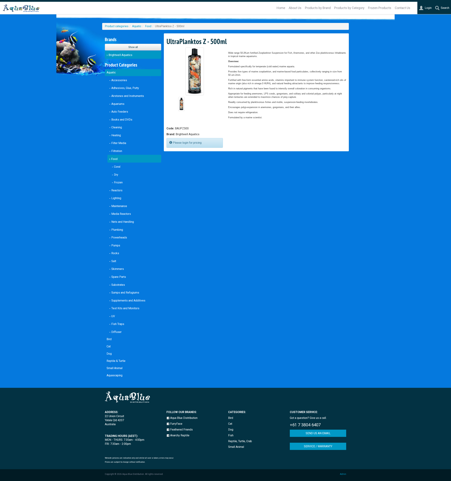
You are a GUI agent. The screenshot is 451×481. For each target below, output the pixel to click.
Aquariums (117, 104)
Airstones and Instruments (127, 96)
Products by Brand (318, 8)
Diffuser (116, 332)
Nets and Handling (122, 221)
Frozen (118, 182)
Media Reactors (121, 214)
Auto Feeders (119, 111)
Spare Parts (118, 277)
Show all (133, 47)
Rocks (115, 253)
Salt (113, 261)
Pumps (115, 245)
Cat (109, 346)
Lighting (116, 198)
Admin (343, 474)
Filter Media (118, 143)
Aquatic (136, 26)
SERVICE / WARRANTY (318, 446)
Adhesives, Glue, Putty (125, 88)
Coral (117, 166)
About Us (295, 8)
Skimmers (117, 269)
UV (113, 316)
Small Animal (114, 368)
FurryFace (175, 423)
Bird (109, 339)
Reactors (116, 190)
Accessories (119, 80)
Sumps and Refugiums (125, 292)
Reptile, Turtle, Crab (240, 441)
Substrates (118, 284)
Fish (230, 435)
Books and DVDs (121, 119)
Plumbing (117, 229)
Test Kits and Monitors (125, 308)
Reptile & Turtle (116, 361)
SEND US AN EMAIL (318, 433)
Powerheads (119, 237)
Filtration (116, 151)
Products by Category (349, 8)
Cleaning (116, 127)
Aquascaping (114, 375)
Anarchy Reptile (179, 435)
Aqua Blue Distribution (183, 418)
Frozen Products (379, 8)
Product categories (116, 26)
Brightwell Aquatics (120, 55)
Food (148, 26)
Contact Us (402, 8)
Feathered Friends (181, 429)
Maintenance (119, 206)
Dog (109, 353)
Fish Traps (117, 324)
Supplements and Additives (128, 300)
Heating (116, 135)
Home (281, 8)
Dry (116, 174)
